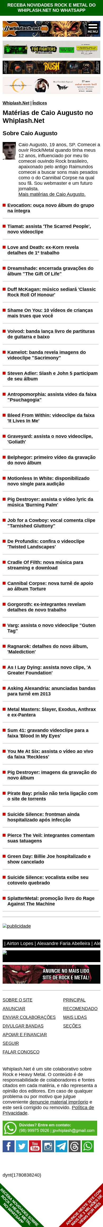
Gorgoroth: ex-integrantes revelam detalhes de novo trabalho (46, 607)
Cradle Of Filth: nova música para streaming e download (45, 565)
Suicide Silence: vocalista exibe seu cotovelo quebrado (47, 880)
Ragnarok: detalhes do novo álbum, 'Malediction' (47, 649)
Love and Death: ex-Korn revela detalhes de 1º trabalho (43, 250)
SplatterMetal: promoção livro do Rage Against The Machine (51, 901)
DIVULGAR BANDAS (23, 1026)
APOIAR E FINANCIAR (25, 1034)
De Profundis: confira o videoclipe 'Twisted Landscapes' (46, 544)
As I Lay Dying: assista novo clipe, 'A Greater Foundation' (49, 670)
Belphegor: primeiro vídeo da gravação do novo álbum (51, 460)
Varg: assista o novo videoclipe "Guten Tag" (51, 628)
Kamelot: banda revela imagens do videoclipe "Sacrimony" (46, 355)
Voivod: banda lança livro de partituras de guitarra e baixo (51, 334)
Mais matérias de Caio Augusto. (52, 194)
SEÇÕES (72, 1026)
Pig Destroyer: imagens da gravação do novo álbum (52, 775)
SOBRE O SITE (17, 1000)
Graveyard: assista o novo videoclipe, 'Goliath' (50, 439)
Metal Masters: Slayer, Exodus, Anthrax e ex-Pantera (51, 712)
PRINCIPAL (74, 1000)
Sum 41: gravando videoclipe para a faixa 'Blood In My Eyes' (47, 733)
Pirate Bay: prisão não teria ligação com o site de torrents (52, 796)
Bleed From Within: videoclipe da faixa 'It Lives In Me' (51, 418)
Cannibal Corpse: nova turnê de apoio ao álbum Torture (50, 586)
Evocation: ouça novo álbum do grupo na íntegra (50, 208)
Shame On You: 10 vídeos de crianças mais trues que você (50, 313)
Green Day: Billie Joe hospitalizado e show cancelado (49, 859)
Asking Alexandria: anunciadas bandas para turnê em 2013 (51, 691)
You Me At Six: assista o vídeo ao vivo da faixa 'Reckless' (50, 754)
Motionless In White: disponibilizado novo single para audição (48, 481)
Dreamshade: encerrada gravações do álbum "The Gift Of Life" (50, 271)
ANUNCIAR (14, 1008)
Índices (39, 103)
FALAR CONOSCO (21, 1052)
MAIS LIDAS (75, 1017)
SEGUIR (11, 1043)
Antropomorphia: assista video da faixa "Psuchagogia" (51, 397)
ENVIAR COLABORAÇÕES (29, 1017)
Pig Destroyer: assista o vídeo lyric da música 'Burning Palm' (50, 502)
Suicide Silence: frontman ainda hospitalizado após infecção (43, 817)
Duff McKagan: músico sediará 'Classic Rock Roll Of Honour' (51, 292)
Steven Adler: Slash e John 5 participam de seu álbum (52, 376)
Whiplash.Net (16, 103)
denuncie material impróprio (59, 1102)
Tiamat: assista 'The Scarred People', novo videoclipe (49, 229)
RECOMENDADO (80, 1008)
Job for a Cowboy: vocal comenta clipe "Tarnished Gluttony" (51, 523)
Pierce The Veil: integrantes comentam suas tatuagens (51, 838)
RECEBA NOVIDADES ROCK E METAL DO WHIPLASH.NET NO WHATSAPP (51, 8)
